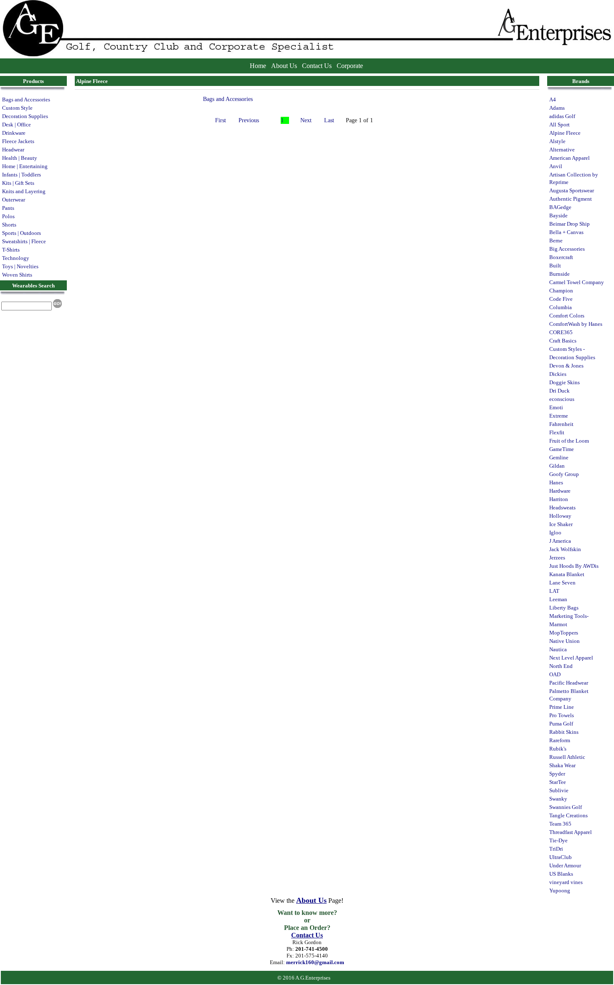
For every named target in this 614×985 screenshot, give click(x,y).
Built (555, 265)
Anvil (555, 166)
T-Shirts (11, 250)
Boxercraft (561, 257)
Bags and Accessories (26, 99)
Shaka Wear (562, 765)
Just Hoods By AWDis (574, 566)
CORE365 (561, 332)
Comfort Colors (566, 315)
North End (561, 666)
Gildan (557, 466)
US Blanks (561, 874)
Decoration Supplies (25, 116)
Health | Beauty (19, 158)
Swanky (558, 799)
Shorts (9, 225)
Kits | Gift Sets (18, 183)
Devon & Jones (566, 366)
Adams (557, 108)
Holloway (560, 516)
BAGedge (560, 207)
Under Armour (565, 865)
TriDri (556, 849)
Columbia (560, 307)
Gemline (558, 457)
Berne (556, 240)
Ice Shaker (561, 524)
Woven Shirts (17, 275)
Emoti (556, 407)
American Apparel (569, 158)
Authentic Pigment (570, 199)
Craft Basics (562, 341)
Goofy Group (564, 474)
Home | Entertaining (25, 166)
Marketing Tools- (569, 616)
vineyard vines (566, 882)
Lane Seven (562, 582)
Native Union (564, 641)
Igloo (555, 532)
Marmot (558, 624)
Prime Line (561, 707)
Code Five (561, 299)
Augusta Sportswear (571, 190)
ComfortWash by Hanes (575, 324)
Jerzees (557, 557)
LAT (554, 591)
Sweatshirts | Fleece (24, 241)
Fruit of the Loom (569, 441)
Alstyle (557, 141)
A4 (552, 99)
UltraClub (560, 857)
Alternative (562, 149)
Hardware (560, 491)
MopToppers (563, 633)
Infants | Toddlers (21, 174)
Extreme (558, 416)
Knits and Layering (24, 191)
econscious (561, 399)
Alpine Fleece (565, 133)
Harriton (558, 499)
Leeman (558, 599)
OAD (555, 674)
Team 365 (560, 824)
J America (560, 541)
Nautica (558, 649)
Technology (15, 258)
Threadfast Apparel (570, 832)
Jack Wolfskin (565, 549)
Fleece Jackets (18, 141)
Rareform (559, 740)
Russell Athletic (567, 757)
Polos (8, 216)
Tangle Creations (568, 815)
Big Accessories (567, 249)
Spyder (557, 774)
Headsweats (562, 507)
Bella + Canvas (566, 232)
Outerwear (13, 199)
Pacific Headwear (568, 683)
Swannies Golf (565, 807)
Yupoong (559, 890)
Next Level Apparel (571, 658)
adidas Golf (562, 116)
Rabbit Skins (563, 732)
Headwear (13, 149)
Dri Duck (559, 391)
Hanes (556, 482)
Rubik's (557, 749)
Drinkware (13, 133)
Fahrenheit (561, 424)
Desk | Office (16, 124)
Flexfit (556, 432)
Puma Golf (561, 723)
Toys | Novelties (20, 266)
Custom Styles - (567, 349)
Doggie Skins (564, 382)
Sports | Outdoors (21, 233)
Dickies (557, 374)
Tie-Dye (558, 840)
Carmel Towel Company (576, 282)
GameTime (561, 449)
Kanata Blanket (566, 574)
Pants (8, 208)
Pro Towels (561, 715)
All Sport (559, 124)
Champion (561, 290)
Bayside (558, 215)
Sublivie (558, 790)
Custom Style (17, 108)
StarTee (557, 782)
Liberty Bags (563, 608)
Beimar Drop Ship (569, 224)
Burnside (559, 274)
